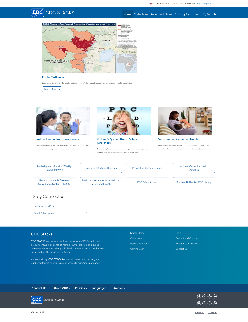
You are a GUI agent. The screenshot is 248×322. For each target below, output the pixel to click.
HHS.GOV (199, 312)
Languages (99, 288)
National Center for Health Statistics (194, 168)
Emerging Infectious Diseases (101, 168)
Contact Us (181, 249)
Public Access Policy (45, 206)
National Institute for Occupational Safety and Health (100, 182)
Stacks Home (137, 233)
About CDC (60, 288)
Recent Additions (161, 14)
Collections (141, 14)
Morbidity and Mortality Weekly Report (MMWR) (54, 168)
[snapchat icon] (209, 303)
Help (197, 14)
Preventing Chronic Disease (147, 168)
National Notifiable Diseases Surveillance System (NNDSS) (54, 182)
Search (211, 14)
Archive (118, 288)
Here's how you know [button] (206, 3)
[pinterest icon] (204, 303)
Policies (80, 288)
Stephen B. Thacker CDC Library (193, 182)
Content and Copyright (188, 238)
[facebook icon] (199, 296)
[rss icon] (214, 303)
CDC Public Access (147, 182)
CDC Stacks (41, 234)
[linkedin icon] (214, 296)
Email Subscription (44, 213)
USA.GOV (212, 312)
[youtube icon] (199, 303)
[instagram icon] (209, 296)
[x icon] (204, 296)
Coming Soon (183, 14)
